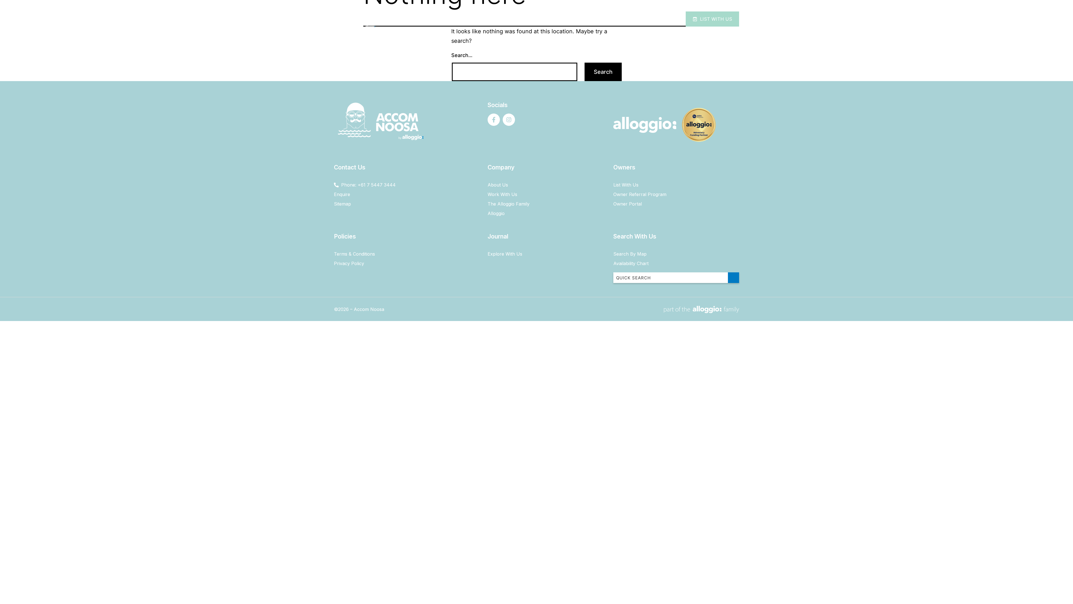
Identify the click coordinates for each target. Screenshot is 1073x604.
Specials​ (554, 19)
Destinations (590, 19)
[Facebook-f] (494, 120)
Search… (462, 55)
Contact (631, 19)
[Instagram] (509, 120)
